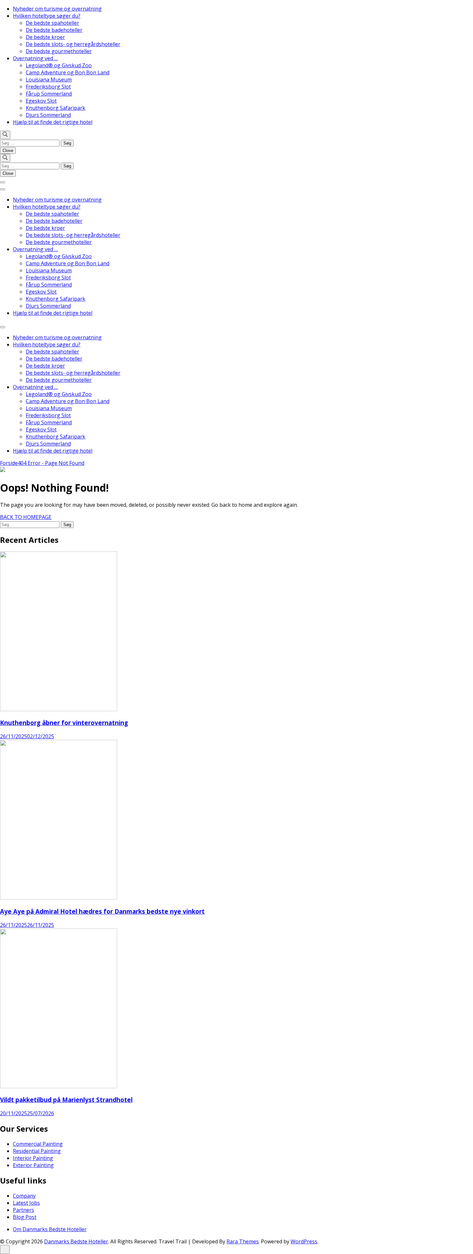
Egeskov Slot (41, 100)
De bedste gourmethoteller (59, 51)
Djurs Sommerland (48, 114)
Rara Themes (243, 1241)
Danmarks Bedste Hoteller (76, 1241)
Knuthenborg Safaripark (55, 107)
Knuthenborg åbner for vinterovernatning (64, 723)
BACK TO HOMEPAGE (25, 517)
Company (24, 1195)
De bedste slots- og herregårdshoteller (73, 44)
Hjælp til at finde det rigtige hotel (52, 122)
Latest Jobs (26, 1202)
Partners (23, 1209)
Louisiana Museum (49, 79)
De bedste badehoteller (54, 29)
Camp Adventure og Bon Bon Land (67, 72)
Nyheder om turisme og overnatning (57, 8)
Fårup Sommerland (49, 93)
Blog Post (24, 1217)
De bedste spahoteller (52, 22)
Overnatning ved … (35, 58)
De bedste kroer (45, 37)
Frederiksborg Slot (48, 86)
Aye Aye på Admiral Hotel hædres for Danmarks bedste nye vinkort (102, 911)
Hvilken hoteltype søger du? (46, 15)
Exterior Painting (33, 1165)
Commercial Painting (38, 1143)
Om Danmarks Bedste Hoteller (50, 1229)
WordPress (304, 1241)
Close (8, 150)
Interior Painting (33, 1158)
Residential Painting (37, 1151)
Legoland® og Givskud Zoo (59, 65)
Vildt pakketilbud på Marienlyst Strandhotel (66, 1100)
